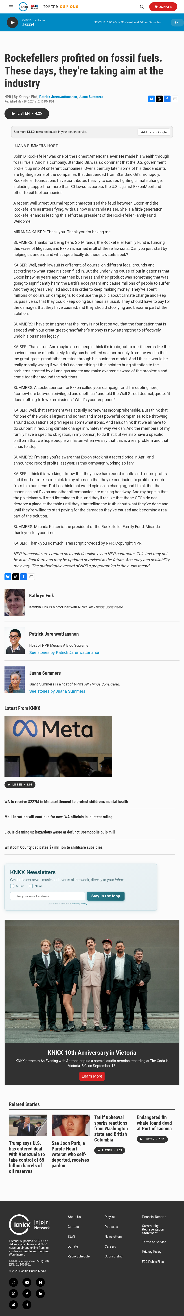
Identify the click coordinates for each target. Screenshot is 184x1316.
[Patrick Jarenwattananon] (14, 640)
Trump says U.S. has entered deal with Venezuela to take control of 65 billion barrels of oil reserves (27, 1157)
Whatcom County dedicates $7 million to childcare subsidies (53, 847)
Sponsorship (114, 1256)
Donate (165, 7)
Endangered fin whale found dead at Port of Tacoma (154, 1123)
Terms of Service (154, 1242)
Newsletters (113, 1236)
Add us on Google (154, 132)
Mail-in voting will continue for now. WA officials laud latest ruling (58, 816)
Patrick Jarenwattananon (58, 96)
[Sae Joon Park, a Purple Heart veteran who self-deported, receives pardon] (71, 1125)
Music (20, 886)
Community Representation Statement (153, 1229)
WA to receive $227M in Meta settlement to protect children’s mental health (66, 801)
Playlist (110, 1217)
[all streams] (177, 22)
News (38, 886)
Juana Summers (91, 96)
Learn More (92, 1076)
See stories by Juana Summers (57, 691)
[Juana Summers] (14, 679)
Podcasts (111, 1227)
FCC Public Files (153, 1262)
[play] (12, 22)
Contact (73, 1227)
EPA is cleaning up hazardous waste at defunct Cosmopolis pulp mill (59, 832)
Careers (110, 1246)
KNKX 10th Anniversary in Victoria (92, 1052)
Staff (71, 1236)
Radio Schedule (79, 1256)
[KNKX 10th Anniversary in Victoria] (92, 981)
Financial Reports (154, 1217)
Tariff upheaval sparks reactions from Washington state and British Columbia (111, 1129)
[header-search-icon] (142, 7)
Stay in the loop (105, 896)
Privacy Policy (79, 903)
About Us (74, 1217)
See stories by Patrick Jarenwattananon (64, 652)
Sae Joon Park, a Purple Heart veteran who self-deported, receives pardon (70, 1154)
